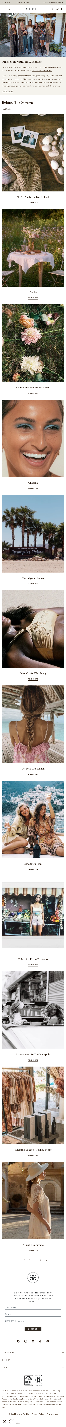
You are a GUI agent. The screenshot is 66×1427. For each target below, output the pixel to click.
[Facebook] (18, 1341)
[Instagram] (25, 1341)
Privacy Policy (38, 1414)
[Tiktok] (40, 1341)
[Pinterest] (33, 1341)
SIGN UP (33, 1329)
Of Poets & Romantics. (42, 70)
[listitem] (33, 35)
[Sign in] (53, 8)
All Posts (7, 109)
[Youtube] (48, 1341)
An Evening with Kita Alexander (22, 61)
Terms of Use (52, 1414)
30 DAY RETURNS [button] (22, 2)
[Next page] (46, 1260)
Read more (7, 91)
